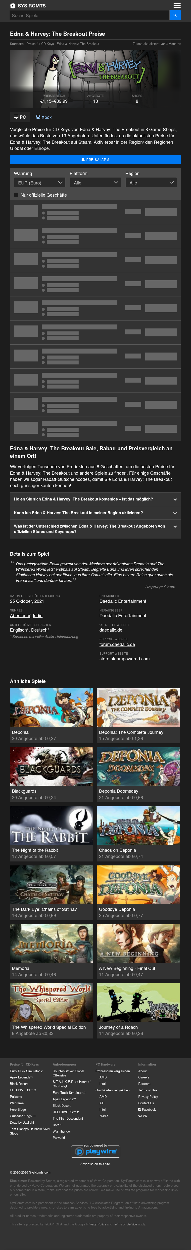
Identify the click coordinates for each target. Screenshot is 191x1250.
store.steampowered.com (124, 658)
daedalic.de (110, 629)
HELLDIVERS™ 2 (23, 1090)
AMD (103, 1077)
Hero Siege (18, 1109)
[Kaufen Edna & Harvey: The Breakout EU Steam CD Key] (95, 332)
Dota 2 (57, 1124)
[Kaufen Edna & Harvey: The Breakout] (95, 260)
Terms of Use (147, 1090)
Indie (38, 615)
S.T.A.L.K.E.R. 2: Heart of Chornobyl (72, 1083)
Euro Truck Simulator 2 (26, 1071)
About (142, 1071)
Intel (102, 1083)
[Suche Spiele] (175, 15)
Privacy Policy (148, 1096)
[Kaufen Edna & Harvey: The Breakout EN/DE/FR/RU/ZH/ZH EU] (95, 429)
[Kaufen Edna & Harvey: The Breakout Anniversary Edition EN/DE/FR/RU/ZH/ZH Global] (95, 284)
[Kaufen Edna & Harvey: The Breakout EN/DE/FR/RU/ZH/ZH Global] (95, 405)
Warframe (17, 1103)
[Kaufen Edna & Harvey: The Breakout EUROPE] (95, 356)
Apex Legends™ (21, 1077)
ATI (101, 1103)
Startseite (28, 5)
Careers (143, 1077)
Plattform (79, 173)
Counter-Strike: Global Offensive (68, 1073)
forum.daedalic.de (117, 644)
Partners (144, 1083)
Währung (23, 173)
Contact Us (146, 1103)
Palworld (16, 1096)
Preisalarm (97, 159)
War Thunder (62, 1131)
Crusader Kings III (23, 1115)
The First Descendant (68, 1118)
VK (144, 1115)
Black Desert (19, 1083)
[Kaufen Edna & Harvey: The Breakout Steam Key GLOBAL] (95, 381)
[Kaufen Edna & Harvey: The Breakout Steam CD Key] (95, 236)
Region (132, 173)
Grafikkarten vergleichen (113, 1090)
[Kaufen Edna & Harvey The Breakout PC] (95, 308)
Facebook (148, 1109)
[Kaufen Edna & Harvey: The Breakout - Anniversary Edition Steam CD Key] (95, 212)
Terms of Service (125, 1224)
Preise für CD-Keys (40, 43)
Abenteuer (20, 615)
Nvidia (103, 1115)
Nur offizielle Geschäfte (44, 194)
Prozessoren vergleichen (113, 1071)
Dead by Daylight (22, 1122)
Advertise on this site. (95, 1163)
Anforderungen (64, 1064)
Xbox (46, 117)
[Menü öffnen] (177, 5)
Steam (169, 587)
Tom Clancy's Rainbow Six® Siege (29, 1131)
